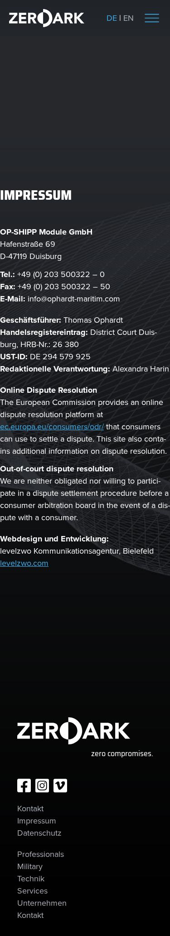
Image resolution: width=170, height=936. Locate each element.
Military (30, 866)
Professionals (40, 854)
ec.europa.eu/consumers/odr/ (52, 427)
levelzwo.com (24, 563)
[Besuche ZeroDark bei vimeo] (60, 785)
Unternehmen (42, 903)
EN (128, 18)
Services (32, 891)
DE (112, 18)
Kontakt (30, 809)
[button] (152, 18)
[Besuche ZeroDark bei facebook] (24, 785)
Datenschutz (39, 833)
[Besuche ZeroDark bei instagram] (42, 785)
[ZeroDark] (46, 18)
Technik (30, 879)
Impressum (36, 821)
